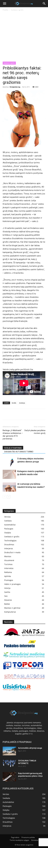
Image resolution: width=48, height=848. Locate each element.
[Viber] (30, 414)
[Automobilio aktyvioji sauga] (9, 751)
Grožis (14, 403)
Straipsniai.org (15, 87)
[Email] (36, 414)
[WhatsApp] (23, 414)
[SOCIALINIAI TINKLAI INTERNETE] (9, 763)
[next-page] (8, 496)
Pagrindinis (15, 837)
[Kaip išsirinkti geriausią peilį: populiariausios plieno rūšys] (9, 776)
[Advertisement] (24, 36)
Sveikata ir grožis (17, 10)
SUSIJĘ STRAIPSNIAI (13, 448)
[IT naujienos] (23, 669)
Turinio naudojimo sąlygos (19, 840)
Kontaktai (34, 840)
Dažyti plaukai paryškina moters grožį (35, 431)
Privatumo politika (28, 837)
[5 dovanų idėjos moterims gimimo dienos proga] (9, 461)
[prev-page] (4, 496)
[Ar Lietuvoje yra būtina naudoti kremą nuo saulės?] (9, 487)
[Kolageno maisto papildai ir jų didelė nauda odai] (9, 474)
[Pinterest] (17, 414)
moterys (22, 403)
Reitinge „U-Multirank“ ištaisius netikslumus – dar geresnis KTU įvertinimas (13, 434)
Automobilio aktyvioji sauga (30, 748)
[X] (11, 414)
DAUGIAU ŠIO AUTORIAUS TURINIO (18, 452)
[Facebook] (5, 414)
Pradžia (5, 10)
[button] (4, 3)
